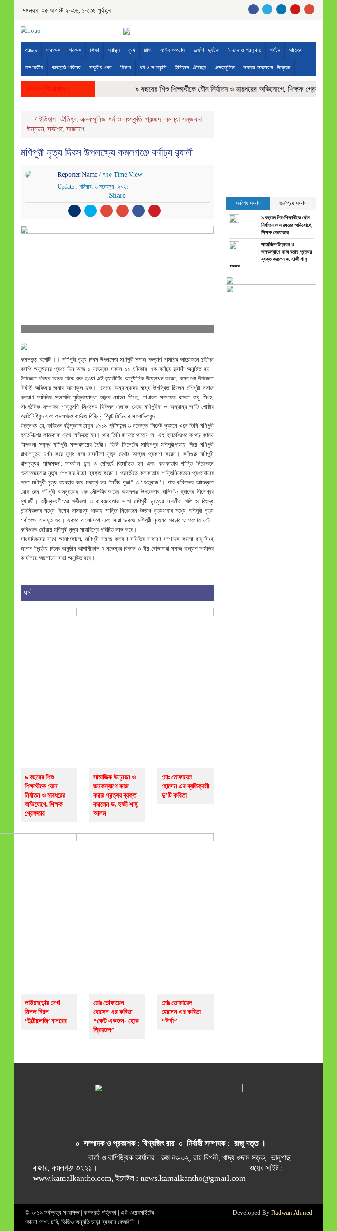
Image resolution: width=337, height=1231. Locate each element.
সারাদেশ (53, 50)
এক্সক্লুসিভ (225, 68)
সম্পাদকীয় (34, 68)
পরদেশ (75, 50)
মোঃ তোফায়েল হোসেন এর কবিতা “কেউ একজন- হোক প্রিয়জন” (116, 1016)
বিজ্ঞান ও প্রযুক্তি (244, 50)
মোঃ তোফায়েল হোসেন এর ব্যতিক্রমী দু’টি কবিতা (185, 786)
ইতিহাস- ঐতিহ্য (190, 68)
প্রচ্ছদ (31, 50)
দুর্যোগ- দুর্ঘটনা (206, 50)
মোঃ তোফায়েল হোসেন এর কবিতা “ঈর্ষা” (181, 1012)
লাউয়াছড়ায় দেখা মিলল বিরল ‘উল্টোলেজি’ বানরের (46, 1012)
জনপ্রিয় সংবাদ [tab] (293, 203)
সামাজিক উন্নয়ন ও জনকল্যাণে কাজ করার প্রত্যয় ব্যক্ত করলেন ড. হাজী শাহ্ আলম (115, 795)
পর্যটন (275, 50)
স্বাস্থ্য (114, 50)
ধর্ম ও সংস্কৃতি (153, 68)
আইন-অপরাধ (172, 50)
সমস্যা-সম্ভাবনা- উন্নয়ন (266, 68)
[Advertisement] (271, 152)
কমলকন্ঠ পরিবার (66, 68)
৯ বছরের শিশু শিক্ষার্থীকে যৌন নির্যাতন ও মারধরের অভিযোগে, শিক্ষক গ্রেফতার (225, 89)
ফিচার (125, 68)
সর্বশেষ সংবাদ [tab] (248, 203)
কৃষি (131, 50)
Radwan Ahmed (291, 1212)
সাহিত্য (295, 50)
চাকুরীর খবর (100, 68)
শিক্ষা (94, 50)
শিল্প (147, 50)
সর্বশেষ (55, 129)
